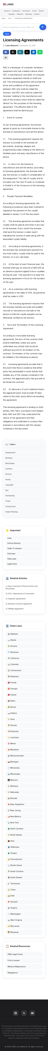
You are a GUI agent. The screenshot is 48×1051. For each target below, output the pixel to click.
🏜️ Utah (11, 896)
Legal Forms (12, 564)
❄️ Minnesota (14, 768)
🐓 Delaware (13, 676)
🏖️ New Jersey (14, 810)
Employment (10, 452)
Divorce (8, 474)
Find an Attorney (14, 543)
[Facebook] (15, 1013)
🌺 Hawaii (12, 695)
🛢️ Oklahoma (13, 847)
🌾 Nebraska (13, 792)
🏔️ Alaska (12, 640)
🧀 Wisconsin (13, 926)
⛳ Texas (12, 890)
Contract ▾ (37, 14)
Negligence (13, 973)
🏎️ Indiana (12, 713)
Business (8, 458)
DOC (10, 18)
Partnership (10, 496)
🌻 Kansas (12, 725)
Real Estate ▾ (28, 14)
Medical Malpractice (17, 966)
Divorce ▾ (41, 11)
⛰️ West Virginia (15, 920)
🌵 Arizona (12, 646)
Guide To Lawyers (14, 548)
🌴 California (13, 658)
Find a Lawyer (14, 960)
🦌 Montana (13, 786)
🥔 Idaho (11, 701)
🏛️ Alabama (13, 634)
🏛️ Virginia (12, 908)
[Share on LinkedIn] (33, 52)
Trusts (7, 501)
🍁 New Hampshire (16, 804)
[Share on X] (27, 52)
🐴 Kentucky (13, 731)
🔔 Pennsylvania (15, 859)
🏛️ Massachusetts (16, 756)
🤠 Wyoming (13, 932)
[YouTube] (32, 1013)
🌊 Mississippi (14, 774)
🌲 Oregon (12, 853)
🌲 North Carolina (15, 829)
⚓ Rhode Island (15, 865)
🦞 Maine (12, 743)
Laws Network (12, 45)
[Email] (5, 57)
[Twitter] (24, 1013)
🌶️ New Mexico (14, 816)
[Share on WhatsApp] (40, 52)
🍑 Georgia (12, 689)
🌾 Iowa (11, 719)
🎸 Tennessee (14, 883)
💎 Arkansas (13, 652)
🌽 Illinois (12, 707)
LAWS (3, 18)
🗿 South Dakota (15, 877)
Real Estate (9, 463)
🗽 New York (13, 822)
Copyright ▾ (11, 14)
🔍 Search (42, 27)
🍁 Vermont (13, 902)
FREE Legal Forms (15, 954)
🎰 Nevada (12, 798)
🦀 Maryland (13, 749)
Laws (9, 538)
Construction (10, 506)
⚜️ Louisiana (13, 737)
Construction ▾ (26, 11)
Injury (7, 34)
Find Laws (11, 554)
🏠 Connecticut (14, 670)
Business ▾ (7, 11)
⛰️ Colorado (13, 664)
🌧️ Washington (14, 914)
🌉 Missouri (13, 780)
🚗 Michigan (13, 762)
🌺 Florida (12, 682)
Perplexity (20, 52)
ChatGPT (13, 52)
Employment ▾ (16, 11)
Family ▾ (34, 11)
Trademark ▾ (20, 14)
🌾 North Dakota (15, 835)
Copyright (9, 485)
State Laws (11, 559)
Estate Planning (11, 512)
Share (6, 52)
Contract (8, 469)
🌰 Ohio (11, 841)
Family (8, 479)
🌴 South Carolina (15, 871)
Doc (7, 490)
